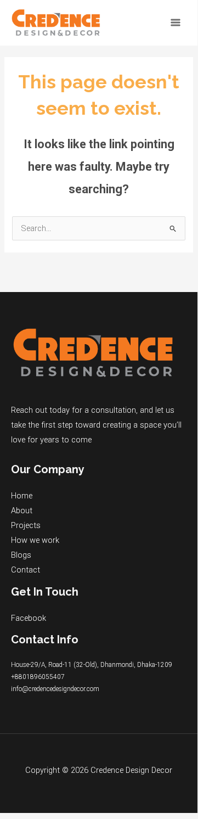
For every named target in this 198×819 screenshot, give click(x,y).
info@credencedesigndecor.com (55, 689)
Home (21, 496)
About (21, 510)
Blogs (21, 555)
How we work (35, 540)
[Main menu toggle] (175, 22)
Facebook (28, 618)
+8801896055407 (38, 677)
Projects (26, 525)
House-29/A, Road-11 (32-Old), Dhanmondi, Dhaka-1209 (91, 665)
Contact (25, 570)
